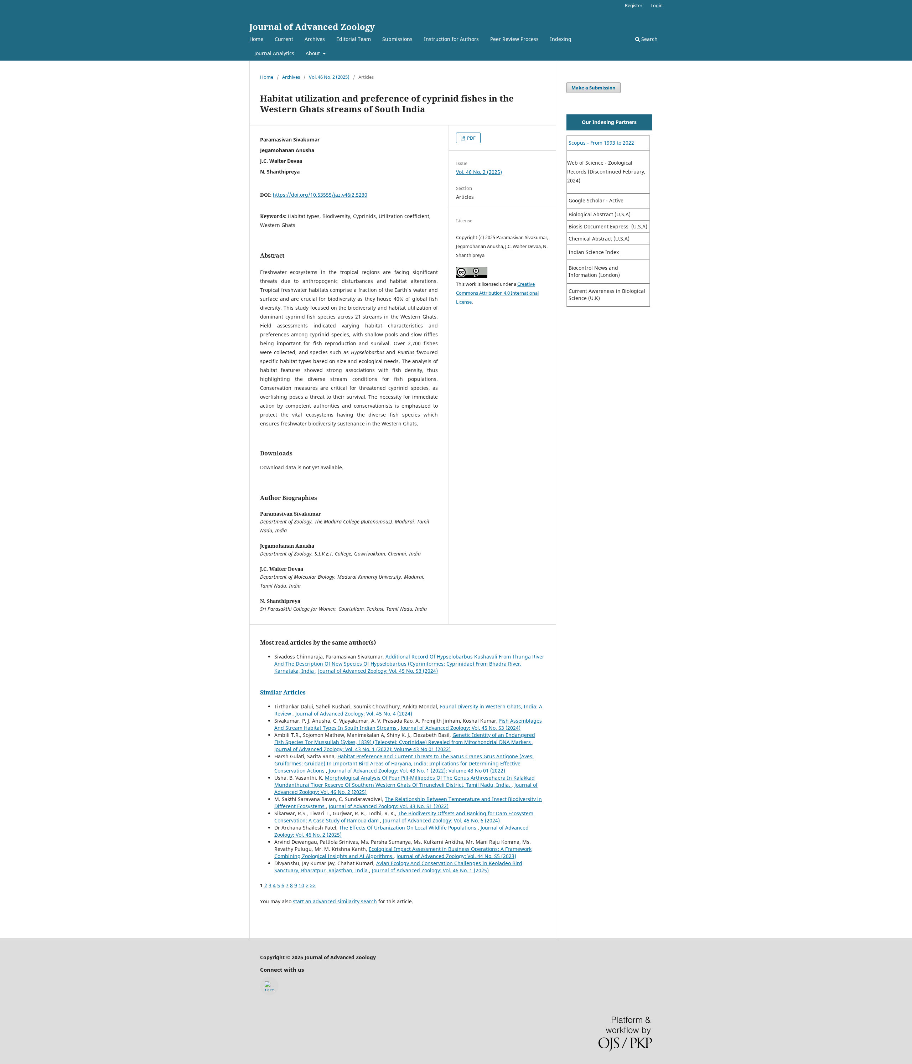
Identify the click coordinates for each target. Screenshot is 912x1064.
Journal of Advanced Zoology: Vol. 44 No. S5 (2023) (456, 856)
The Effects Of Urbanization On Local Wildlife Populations (408, 827)
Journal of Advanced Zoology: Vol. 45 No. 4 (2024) (353, 713)
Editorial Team (353, 39)
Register (633, 5)
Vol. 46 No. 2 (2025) (329, 77)
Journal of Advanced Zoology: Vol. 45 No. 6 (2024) (441, 820)
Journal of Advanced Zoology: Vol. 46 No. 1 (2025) (430, 870)
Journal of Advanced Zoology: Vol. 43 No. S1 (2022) (389, 806)
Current (284, 39)
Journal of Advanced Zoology (312, 26)
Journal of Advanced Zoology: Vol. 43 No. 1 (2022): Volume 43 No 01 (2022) (362, 749)
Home (256, 39)
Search (649, 39)
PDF (471, 138)
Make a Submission (593, 87)
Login (657, 5)
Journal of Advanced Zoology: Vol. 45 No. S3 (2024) (378, 670)
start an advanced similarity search (335, 901)
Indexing (560, 39)
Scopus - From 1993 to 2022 (600, 142)
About (313, 53)
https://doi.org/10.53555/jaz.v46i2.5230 (320, 194)
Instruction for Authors (451, 39)
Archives (315, 39)
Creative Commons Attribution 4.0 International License (497, 293)
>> (313, 885)
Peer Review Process (514, 39)
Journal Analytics (274, 53)
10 (301, 885)
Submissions (397, 39)
